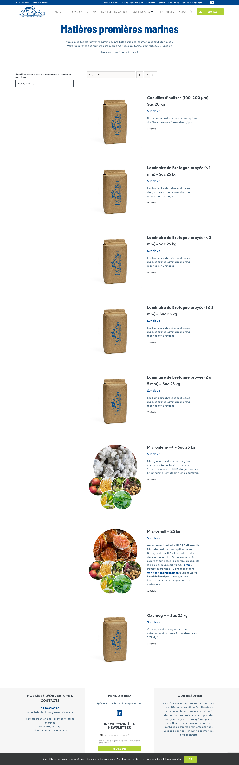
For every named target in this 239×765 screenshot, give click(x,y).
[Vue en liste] (153, 75)
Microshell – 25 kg (163, 531)
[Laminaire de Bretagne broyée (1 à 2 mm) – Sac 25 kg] (115, 331)
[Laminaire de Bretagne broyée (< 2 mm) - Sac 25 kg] (115, 261)
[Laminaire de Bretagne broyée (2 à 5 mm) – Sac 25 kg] (115, 400)
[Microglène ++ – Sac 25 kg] (115, 478)
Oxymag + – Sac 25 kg (167, 615)
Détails (152, 128)
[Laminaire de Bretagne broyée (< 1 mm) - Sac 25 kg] (115, 191)
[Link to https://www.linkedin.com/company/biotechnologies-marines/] (216, 2)
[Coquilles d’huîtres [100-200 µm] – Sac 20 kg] (115, 121)
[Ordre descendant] (139, 74)
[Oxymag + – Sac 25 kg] (115, 639)
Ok (190, 759)
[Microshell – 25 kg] (115, 562)
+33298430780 (193, 2)
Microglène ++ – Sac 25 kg (171, 447)
